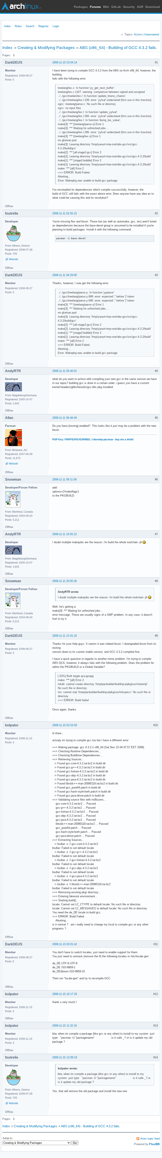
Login (56, 26)
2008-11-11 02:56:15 (64, 213)
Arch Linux (21, 6)
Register (43, 26)
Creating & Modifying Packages (46, 47)
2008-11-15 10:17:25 (64, 994)
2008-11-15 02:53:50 (64, 725)
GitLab (116, 6)
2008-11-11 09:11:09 (64, 479)
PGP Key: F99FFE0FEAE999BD (71, 439)
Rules (18, 26)
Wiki (106, 6)
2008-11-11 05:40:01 (64, 371)
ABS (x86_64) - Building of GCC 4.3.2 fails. (118, 47)
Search (30, 26)
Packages (81, 6)
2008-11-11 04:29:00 (64, 275)
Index (7, 26)
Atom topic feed (150, 1138)
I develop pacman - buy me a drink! (113, 439)
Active (138, 34)
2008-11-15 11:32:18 (64, 1025)
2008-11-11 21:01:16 (64, 635)
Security (129, 6)
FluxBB (154, 1144)
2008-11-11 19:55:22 (64, 534)
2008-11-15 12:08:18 (64, 1057)
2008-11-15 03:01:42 (64, 944)
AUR (140, 6)
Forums (95, 6)
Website (13, 259)
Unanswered (151, 34)
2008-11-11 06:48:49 (64, 417)
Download (152, 6)
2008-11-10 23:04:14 (64, 62)
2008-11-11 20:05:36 (64, 581)
